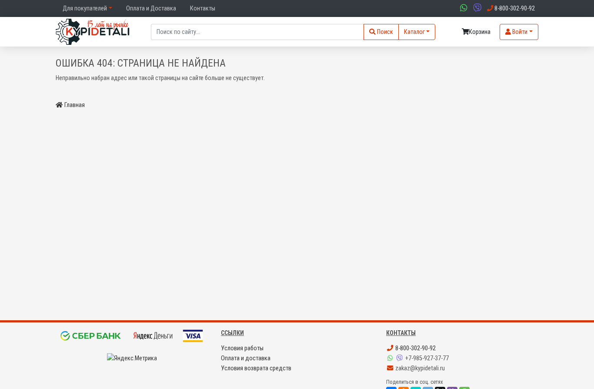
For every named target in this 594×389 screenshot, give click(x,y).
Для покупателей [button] (85, 8)
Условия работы (242, 348)
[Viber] (400, 358)
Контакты (202, 8)
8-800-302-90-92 (415, 348)
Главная (74, 105)
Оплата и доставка (245, 358)
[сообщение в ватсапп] (462, 8)
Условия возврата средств (256, 368)
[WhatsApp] (391, 358)
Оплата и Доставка (151, 8)
